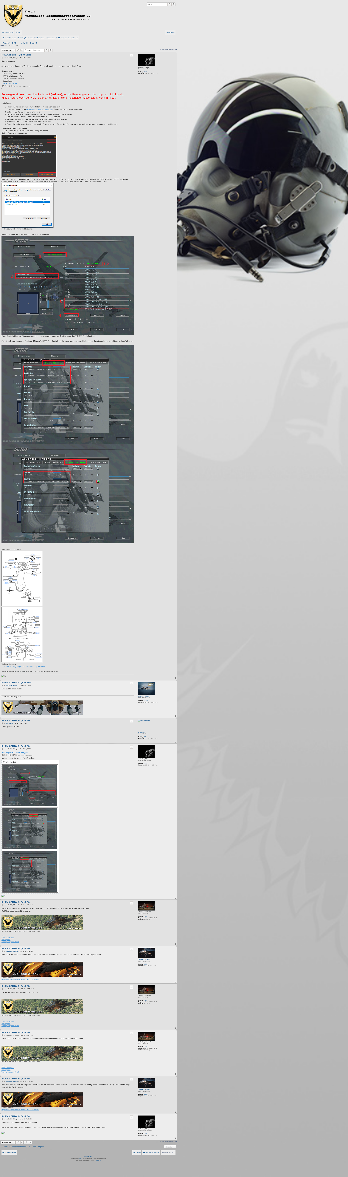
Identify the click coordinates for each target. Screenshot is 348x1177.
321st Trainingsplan (7, 937)
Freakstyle (141, 732)
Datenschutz (88, 1156)
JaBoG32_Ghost (143, 696)
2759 (146, 964)
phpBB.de (98, 1160)
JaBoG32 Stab (13, 45)
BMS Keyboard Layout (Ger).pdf (14, 752)
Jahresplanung (6, 940)
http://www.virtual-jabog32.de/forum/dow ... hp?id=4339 (23, 666)
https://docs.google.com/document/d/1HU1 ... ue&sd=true (20, 979)
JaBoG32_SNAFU (144, 959)
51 (145, 737)
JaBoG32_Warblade (144, 911)
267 (145, 72)
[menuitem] (18, 32)
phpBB (81, 1158)
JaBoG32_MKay (143, 67)
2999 (146, 700)
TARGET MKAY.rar (9, 84)
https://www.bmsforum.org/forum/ (39, 109)
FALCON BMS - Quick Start (19, 42)
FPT (2, 935)
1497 (146, 916)
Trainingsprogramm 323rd (10, 942)
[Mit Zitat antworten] (131, 55)
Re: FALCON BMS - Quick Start (16, 682)
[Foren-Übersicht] (59, 15)
